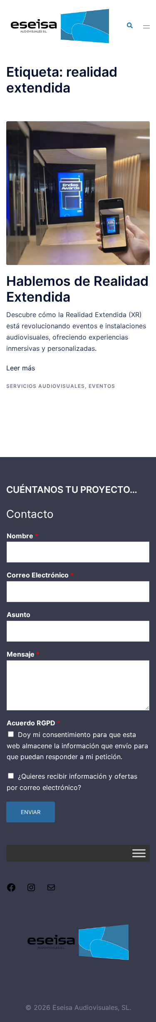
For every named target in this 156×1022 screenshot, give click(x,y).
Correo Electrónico (40, 575)
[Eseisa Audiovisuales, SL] (60, 25)
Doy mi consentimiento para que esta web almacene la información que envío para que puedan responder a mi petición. (77, 745)
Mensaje (23, 654)
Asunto (18, 614)
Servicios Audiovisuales (45, 386)
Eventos (102, 386)
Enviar (30, 812)
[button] (129, 25)
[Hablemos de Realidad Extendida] (78, 192)
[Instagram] (31, 890)
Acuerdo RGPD (33, 723)
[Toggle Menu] (139, 853)
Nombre (22, 536)
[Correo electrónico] (51, 890)
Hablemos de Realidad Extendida (77, 289)
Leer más (20, 368)
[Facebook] (11, 890)
